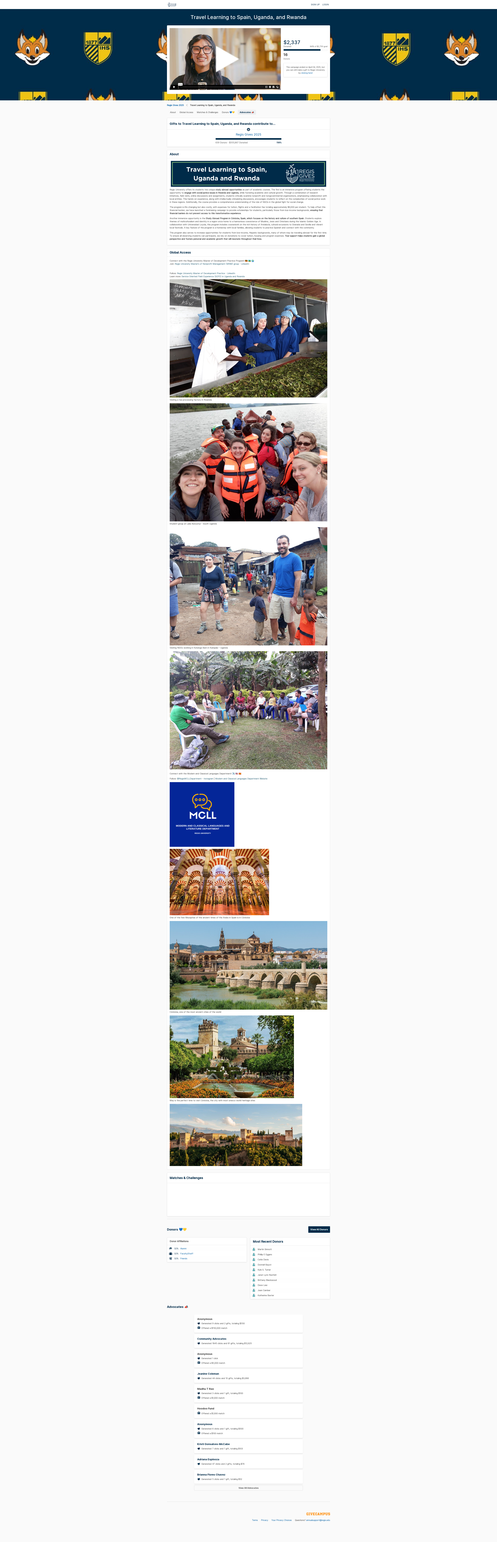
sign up (315, 4)
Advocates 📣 (247, 112)
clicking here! (307, 73)
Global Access (186, 112)
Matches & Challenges (207, 112)
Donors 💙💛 (228, 112)
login (325, 4)
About (173, 112)
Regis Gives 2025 (175, 105)
